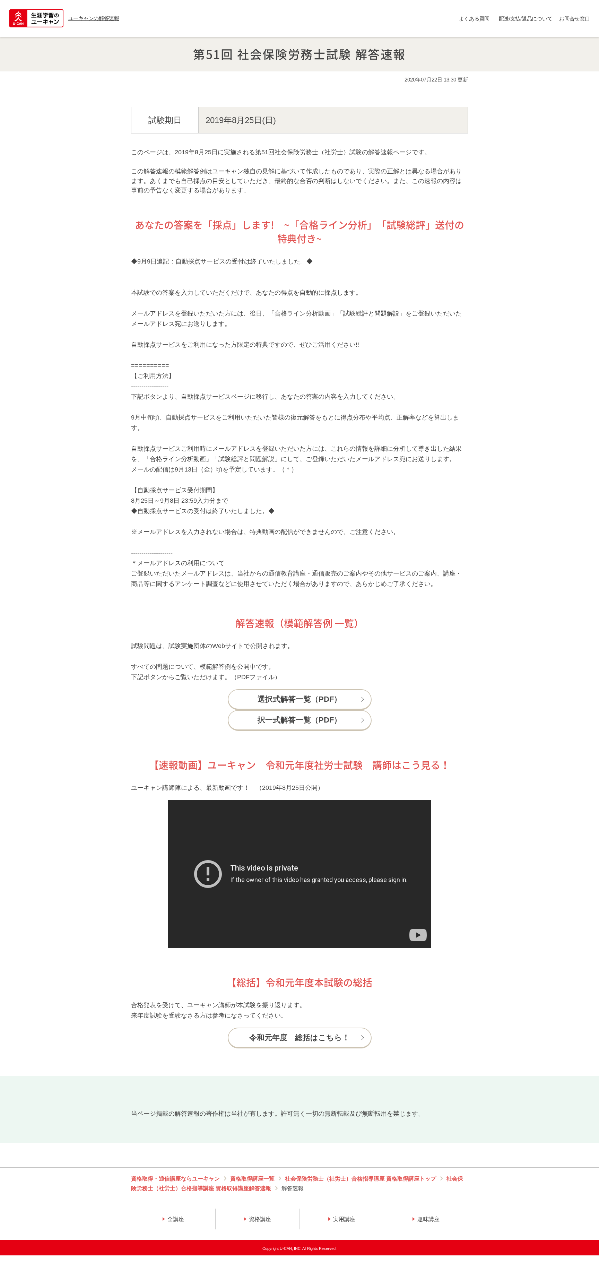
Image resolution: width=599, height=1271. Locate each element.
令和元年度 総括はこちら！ (299, 1037)
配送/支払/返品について (526, 18)
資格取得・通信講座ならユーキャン (175, 1179)
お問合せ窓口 (574, 18)
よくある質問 (474, 18)
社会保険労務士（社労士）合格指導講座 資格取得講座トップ (360, 1179)
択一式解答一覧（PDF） (299, 720)
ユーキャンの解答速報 (93, 18)
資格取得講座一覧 (252, 1179)
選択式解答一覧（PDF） (299, 699)
